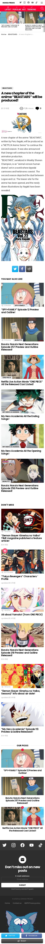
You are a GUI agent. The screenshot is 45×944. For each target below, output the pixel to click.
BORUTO (18, 340)
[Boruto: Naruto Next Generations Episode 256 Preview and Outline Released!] (22, 471)
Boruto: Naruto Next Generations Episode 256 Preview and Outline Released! (19, 488)
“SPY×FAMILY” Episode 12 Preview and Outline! (10, 26)
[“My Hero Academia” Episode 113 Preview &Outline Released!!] (22, 714)
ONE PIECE (6, 377)
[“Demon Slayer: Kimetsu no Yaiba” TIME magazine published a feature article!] (22, 521)
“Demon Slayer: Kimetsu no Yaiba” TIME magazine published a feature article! (21, 538)
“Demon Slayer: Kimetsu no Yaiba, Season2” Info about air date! (20, 692)
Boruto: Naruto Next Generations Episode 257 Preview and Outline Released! (34, 27)
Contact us (17, 903)
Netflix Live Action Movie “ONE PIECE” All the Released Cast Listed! (22, 383)
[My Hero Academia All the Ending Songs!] (22, 401)
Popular (17, 10)
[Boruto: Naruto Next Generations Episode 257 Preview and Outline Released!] (22, 329)
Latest (8, 10)
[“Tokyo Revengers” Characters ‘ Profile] (22, 562)
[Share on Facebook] (22, 269)
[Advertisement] (22, 59)
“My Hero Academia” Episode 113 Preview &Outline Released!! (19, 730)
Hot (24, 10)
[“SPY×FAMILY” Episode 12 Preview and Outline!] (12, 17)
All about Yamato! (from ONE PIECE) (22, 614)
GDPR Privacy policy (32, 903)
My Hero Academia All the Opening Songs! (21, 452)
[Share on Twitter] (15, 269)
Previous (1, 21)
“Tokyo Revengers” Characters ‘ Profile (19, 578)
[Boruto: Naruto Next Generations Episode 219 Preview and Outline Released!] (22, 635)
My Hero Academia (10, 412)
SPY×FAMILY (20, 305)
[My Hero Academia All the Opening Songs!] (22, 436)
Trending (31, 10)
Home (7, 903)
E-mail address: (22, 876)
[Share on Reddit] (29, 269)
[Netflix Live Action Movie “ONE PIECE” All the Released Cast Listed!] (22, 367)
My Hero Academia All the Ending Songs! (20, 418)
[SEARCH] (42, 8)
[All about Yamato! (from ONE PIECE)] (22, 600)
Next (43, 21)
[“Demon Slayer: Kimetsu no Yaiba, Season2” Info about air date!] (22, 676)
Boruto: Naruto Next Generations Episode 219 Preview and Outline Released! (19, 652)
